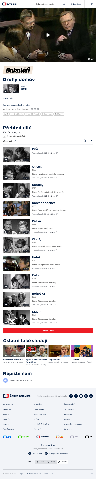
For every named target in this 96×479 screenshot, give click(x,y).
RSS (91, 474)
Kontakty (68, 429)
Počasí (36, 419)
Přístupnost (48, 474)
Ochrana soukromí (34, 474)
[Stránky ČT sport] (23, 437)
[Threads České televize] (91, 396)
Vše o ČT (37, 429)
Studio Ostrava (40, 414)
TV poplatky (39, 409)
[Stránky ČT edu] (89, 437)
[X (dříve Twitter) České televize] (86, 396)
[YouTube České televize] (81, 396)
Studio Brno (69, 409)
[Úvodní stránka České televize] (17, 396)
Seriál (6, 114)
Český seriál (59, 114)
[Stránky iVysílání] (42, 437)
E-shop (6, 424)
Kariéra (67, 419)
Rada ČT (6, 419)
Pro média (38, 404)
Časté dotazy (8, 429)
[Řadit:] (91, 141)
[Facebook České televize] (76, 396)
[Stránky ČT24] (7, 437)
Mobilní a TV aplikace (73, 424)
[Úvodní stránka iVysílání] (11, 3)
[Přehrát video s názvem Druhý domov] (48, 35)
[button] (48, 35)
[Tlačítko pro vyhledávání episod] (85, 141)
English (21, 474)
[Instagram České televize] (71, 396)
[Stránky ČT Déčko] (59, 437)
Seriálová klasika (17, 114)
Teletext (6, 414)
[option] (40, 462)
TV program (8, 404)
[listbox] (51, 462)
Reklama (7, 409)
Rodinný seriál (47, 114)
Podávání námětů (41, 424)
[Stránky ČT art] (74, 437)
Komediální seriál (32, 114)
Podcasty (68, 414)
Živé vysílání (69, 404)
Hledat (64, 3)
